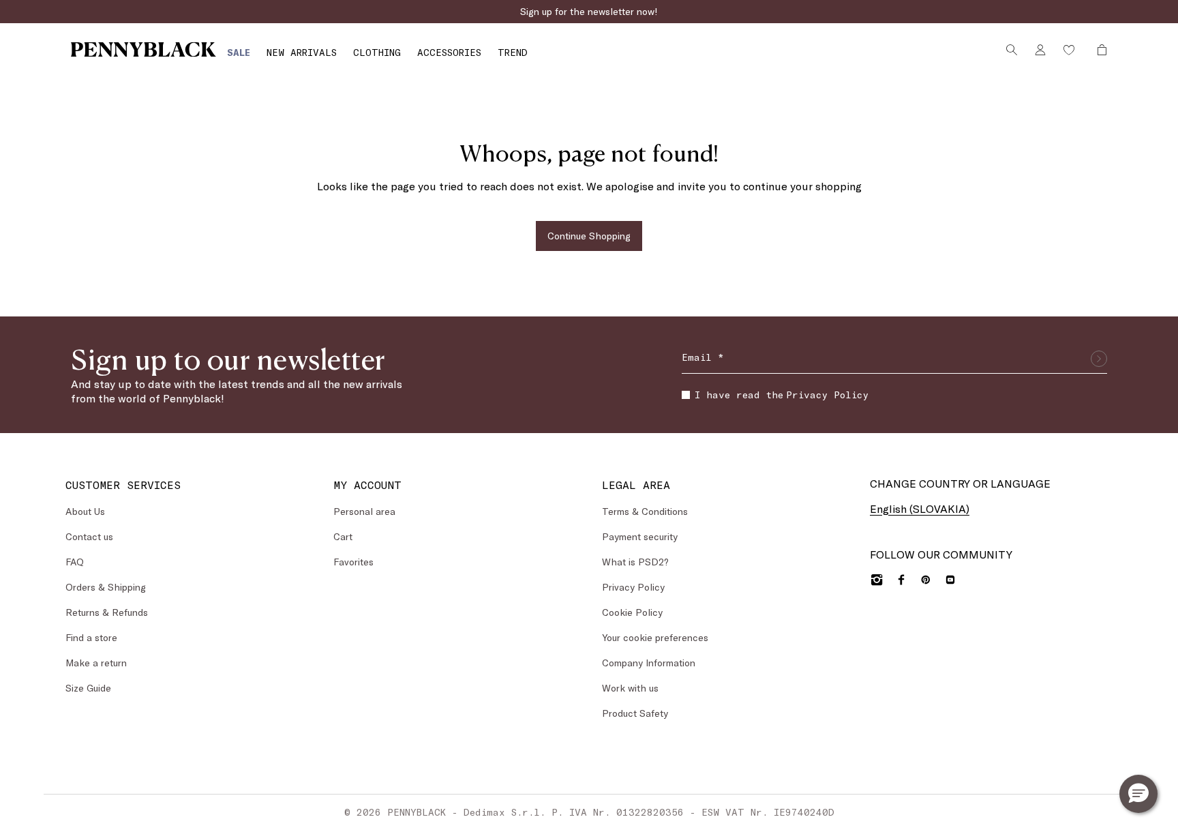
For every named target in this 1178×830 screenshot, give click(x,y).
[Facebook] (901, 580)
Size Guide (88, 688)
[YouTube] (950, 580)
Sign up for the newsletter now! (589, 11)
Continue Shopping (589, 235)
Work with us (630, 688)
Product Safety (635, 713)
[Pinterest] (926, 580)
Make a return (96, 662)
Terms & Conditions (645, 511)
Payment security (640, 536)
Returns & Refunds (106, 612)
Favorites (353, 561)
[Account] (1040, 50)
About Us (85, 511)
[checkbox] (686, 395)
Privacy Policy (827, 394)
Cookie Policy (632, 612)
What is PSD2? (635, 561)
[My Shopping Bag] (1098, 50)
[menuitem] (238, 52)
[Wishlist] (1069, 50)
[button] (1138, 794)
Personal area (364, 511)
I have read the (782, 394)
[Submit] (1099, 359)
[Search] (1011, 50)
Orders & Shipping (105, 587)
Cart (342, 536)
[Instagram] (876, 580)
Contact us (89, 536)
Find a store (91, 637)
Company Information (648, 662)
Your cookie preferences (655, 637)
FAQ (74, 561)
